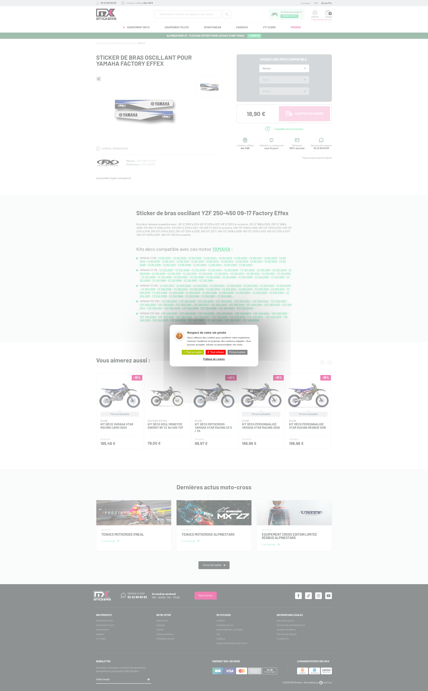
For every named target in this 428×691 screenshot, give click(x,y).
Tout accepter (194, 352)
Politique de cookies (214, 359)
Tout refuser (216, 352)
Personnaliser (237, 352)
